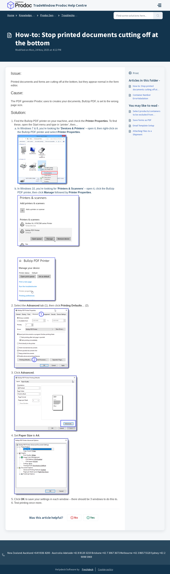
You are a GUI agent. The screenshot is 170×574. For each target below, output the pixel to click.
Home (10, 15)
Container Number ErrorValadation (142, 96)
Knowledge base (28, 15)
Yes (92, 517)
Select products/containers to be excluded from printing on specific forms (146, 113)
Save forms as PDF (142, 120)
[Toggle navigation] (159, 5)
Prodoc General (49, 15)
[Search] (158, 15)
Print (136, 73)
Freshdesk (87, 569)
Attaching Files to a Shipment (142, 132)
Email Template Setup (143, 125)
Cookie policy (105, 569)
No (76, 517)
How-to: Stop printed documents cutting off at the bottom (145, 88)
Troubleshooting (71, 15)
